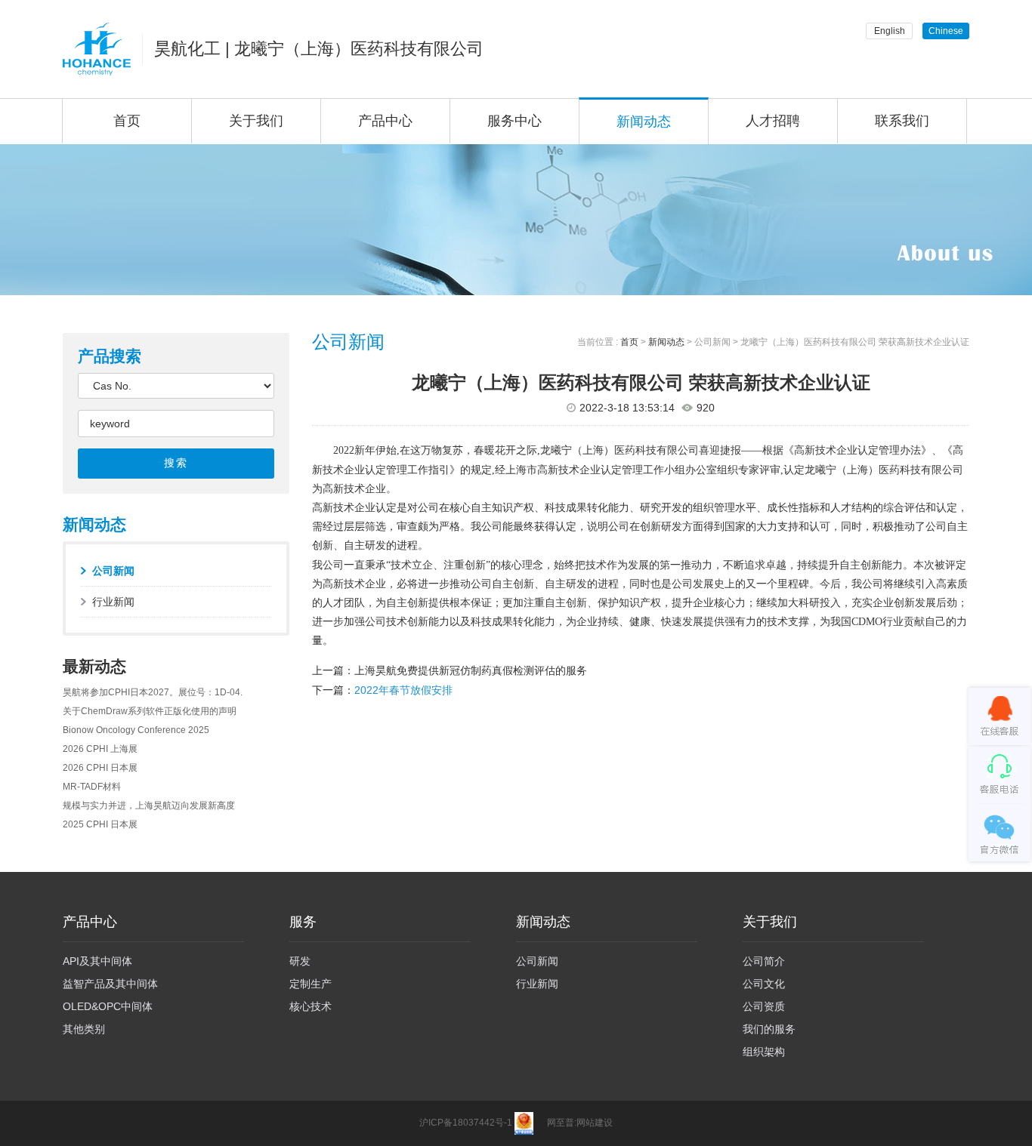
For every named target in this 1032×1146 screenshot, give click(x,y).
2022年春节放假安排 (403, 690)
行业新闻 (113, 602)
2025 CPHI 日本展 (100, 824)
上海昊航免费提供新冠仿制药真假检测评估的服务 (470, 670)
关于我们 (256, 120)
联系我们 (902, 120)
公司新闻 (113, 571)
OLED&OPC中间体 (108, 1006)
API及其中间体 (97, 961)
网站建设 (594, 1123)
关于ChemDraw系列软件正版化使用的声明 (149, 711)
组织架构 (764, 1052)
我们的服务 (769, 1029)
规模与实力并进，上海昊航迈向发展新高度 (149, 805)
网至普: (561, 1123)
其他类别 (84, 1029)
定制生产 (310, 984)
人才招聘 (773, 120)
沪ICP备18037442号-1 (465, 1123)
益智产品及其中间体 (110, 984)
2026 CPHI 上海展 (100, 749)
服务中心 (514, 120)
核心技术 (310, 1006)
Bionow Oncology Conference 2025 (136, 730)
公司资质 (764, 1006)
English (889, 31)
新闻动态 (643, 121)
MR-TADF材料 (92, 786)
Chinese (945, 31)
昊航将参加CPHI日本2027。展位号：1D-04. (153, 692)
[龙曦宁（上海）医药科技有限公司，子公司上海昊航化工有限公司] (97, 49)
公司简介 (764, 961)
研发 (300, 961)
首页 (127, 120)
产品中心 (385, 120)
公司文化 (764, 984)
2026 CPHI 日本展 (100, 767)
